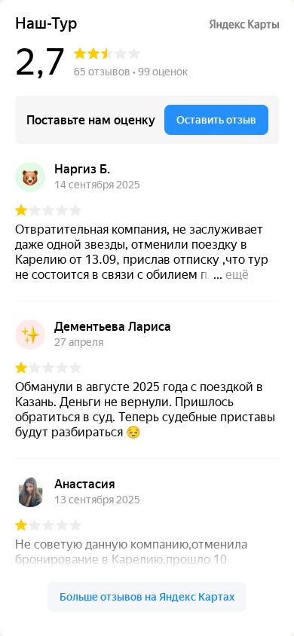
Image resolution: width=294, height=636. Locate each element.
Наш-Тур (46, 23)
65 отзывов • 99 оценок (131, 72)
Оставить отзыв (216, 120)
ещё (237, 275)
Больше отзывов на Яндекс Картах (147, 597)
